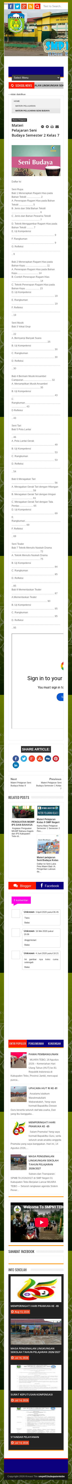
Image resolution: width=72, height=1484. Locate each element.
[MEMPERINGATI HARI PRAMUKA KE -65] (36, 1280)
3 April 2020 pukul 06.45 (47, 912)
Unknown (29, 912)
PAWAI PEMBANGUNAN (43, 1054)
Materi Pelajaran (25, 106)
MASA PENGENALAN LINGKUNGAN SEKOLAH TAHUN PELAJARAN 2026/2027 (35, 1350)
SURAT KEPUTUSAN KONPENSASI (32, 1394)
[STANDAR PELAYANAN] (36, 1411)
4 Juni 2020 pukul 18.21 (47, 953)
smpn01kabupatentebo (51, 1476)
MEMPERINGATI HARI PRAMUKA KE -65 (35, 1306)
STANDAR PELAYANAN (25, 1437)
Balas (27, 922)
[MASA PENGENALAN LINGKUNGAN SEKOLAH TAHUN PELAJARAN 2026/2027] (36, 1323)
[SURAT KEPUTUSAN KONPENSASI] (36, 1369)
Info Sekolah (17, 1269)
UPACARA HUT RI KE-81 (43, 1088)
